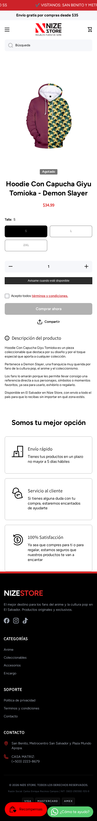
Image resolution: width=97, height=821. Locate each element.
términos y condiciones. (50, 296)
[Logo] (48, 29)
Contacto (11, 716)
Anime (8, 649)
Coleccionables (15, 657)
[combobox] (48, 45)
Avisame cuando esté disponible (48, 280)
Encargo (10, 673)
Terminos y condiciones (21, 708)
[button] (48, 321)
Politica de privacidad (19, 700)
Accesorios (12, 665)
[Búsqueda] (9, 45)
